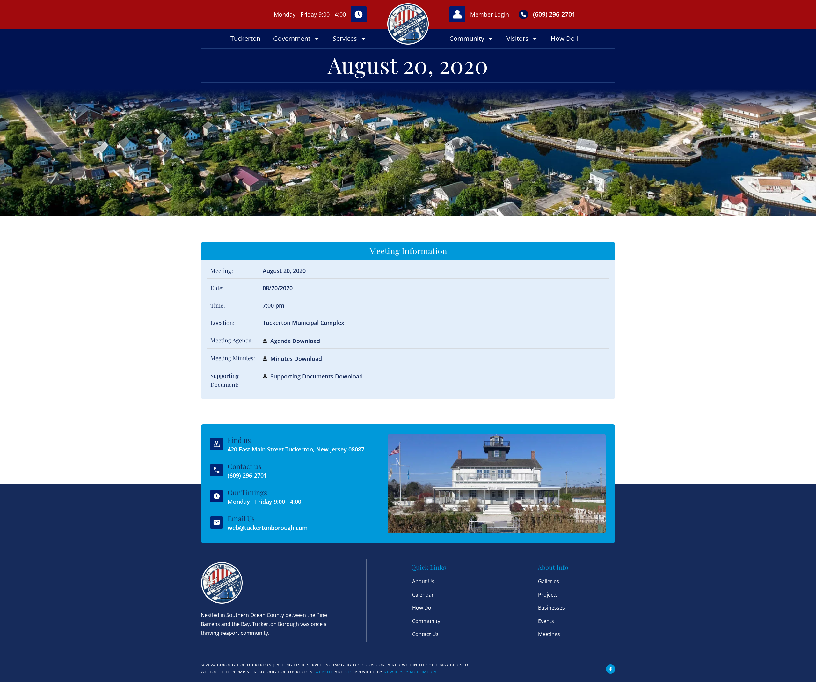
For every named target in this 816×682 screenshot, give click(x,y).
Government (291, 38)
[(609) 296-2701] (523, 14)
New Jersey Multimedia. (411, 672)
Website (324, 672)
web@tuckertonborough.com (268, 528)
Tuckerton (245, 38)
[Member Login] (457, 14)
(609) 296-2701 (554, 14)
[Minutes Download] (265, 358)
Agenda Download (295, 341)
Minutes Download (296, 359)
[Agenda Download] (265, 341)
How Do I (564, 38)
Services (345, 38)
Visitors (517, 38)
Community (466, 38)
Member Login (489, 14)
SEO (349, 672)
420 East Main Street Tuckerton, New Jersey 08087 (296, 449)
